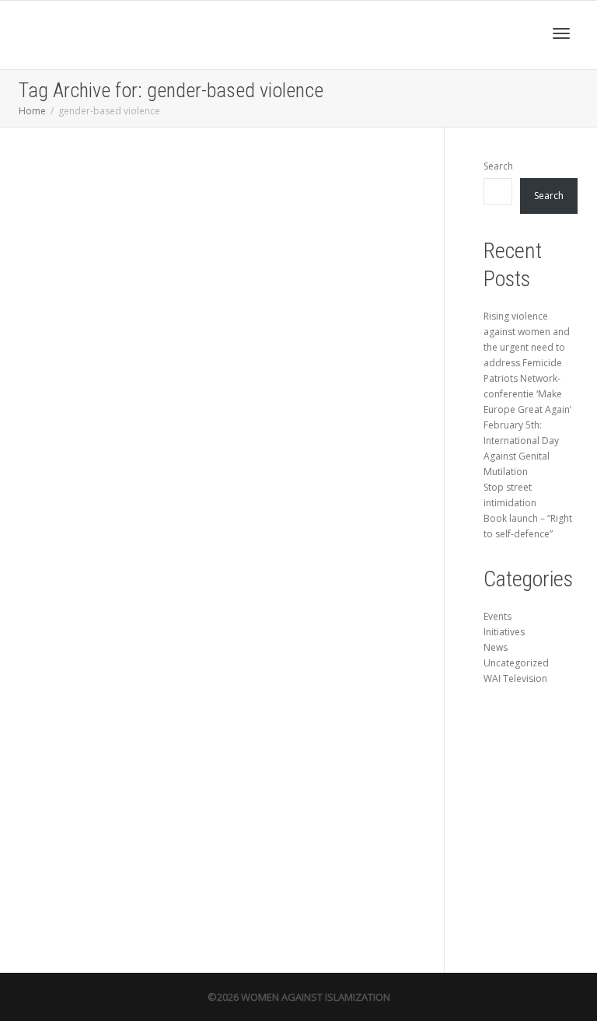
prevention (79, 636)
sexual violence (83, 644)
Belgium (121, 587)
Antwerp (76, 587)
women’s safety (83, 669)
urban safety (115, 644)
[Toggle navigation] (561, 33)
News (111, 578)
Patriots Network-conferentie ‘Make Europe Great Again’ (527, 394)
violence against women (118, 652)
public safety (106, 636)
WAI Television (515, 678)
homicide (98, 611)
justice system (81, 620)
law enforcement (117, 620)
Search (498, 166)
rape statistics (136, 636)
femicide (137, 595)
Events (497, 616)
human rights (124, 611)
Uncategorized (516, 663)
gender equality (83, 603)
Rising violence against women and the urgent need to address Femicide (105, 544)
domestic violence (107, 595)
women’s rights (118, 660)
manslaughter (81, 627)
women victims (83, 660)
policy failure (131, 627)
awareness (98, 587)
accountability (133, 578)
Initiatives (504, 631)
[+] (109, 434)
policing (106, 627)
